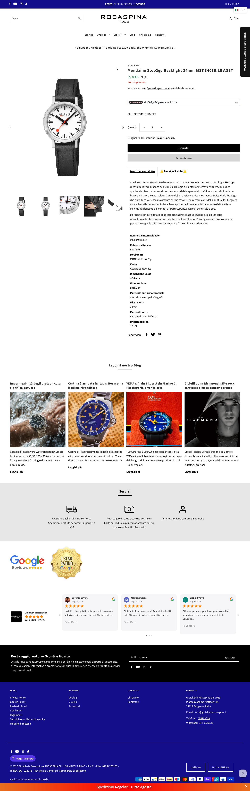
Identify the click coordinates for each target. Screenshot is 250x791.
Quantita (133, 127)
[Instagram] (20, 4)
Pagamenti (16, 715)
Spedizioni (16, 710)
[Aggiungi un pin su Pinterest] (159, 335)
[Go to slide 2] (149, 635)
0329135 (208, 723)
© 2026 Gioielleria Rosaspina (26, 766)
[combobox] (42, 18)
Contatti (160, 35)
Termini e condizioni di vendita (27, 719)
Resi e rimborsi (18, 706)
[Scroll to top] (243, 782)
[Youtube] (15, 4)
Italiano (196, 767)
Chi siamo (145, 35)
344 (201, 723)
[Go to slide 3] (151, 635)
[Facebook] (9, 4)
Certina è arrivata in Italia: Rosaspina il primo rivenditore (95, 385)
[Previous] (9, 127)
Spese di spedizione (158, 88)
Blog (132, 35)
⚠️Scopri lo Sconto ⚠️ (173, 171)
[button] (240, 10)
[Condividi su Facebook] (146, 335)
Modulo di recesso (20, 724)
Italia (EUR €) (232, 4)
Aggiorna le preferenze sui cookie (29, 779)
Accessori (74, 706)
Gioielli (117, 35)
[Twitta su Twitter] (153, 335)
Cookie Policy (17, 702)
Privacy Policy (27, 662)
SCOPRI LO (134, 4)
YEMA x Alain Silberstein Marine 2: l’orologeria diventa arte (151, 385)
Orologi (101, 35)
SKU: (130, 114)
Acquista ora (184, 158)
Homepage (82, 48)
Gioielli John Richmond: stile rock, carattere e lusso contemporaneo (210, 385)
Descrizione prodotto (142, 171)
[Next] (123, 127)
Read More (71, 622)
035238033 (204, 718)
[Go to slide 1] (146, 635)
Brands (89, 35)
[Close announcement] (246, 786)
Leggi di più (16, 472)
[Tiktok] (25, 4)
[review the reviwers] (113, 600)
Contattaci (133, 702)
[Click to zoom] (117, 69)
